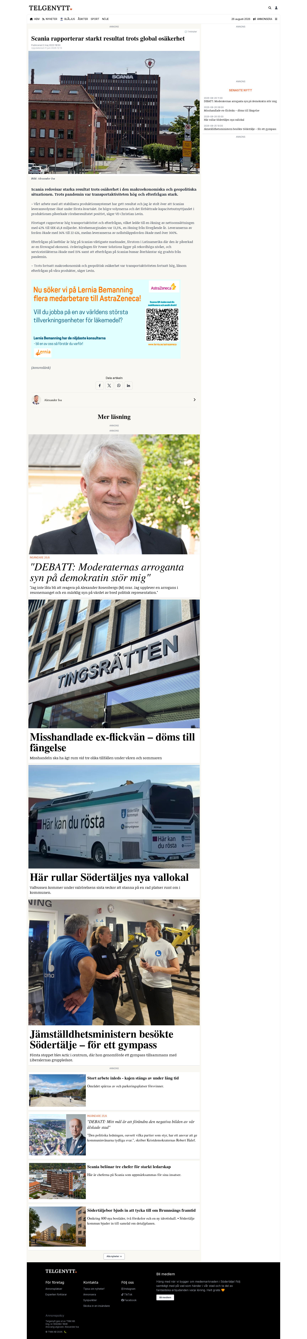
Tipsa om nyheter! (93, 1288)
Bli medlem (165, 1297)
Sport (95, 18)
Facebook (130, 1300)
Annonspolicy (54, 1315)
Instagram (129, 1288)
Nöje (105, 18)
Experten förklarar (56, 1294)
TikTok (127, 1294)
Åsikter (83, 18)
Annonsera (89, 1294)
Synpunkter (90, 1300)
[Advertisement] (241, 54)
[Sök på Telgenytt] (270, 8)
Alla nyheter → (114, 1256)
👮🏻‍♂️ (67, 18)
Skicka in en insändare (96, 1305)
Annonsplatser (53, 1288)
